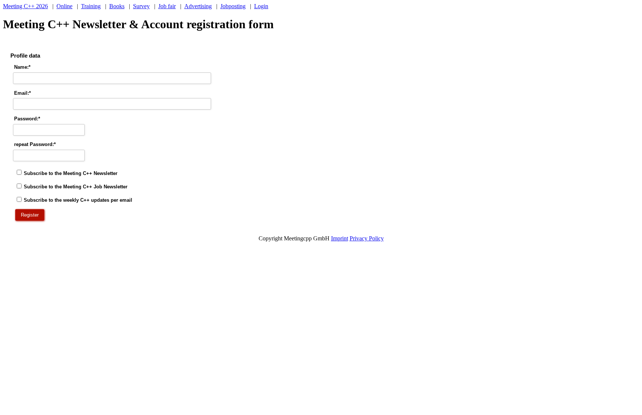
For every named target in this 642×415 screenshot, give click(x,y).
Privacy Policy (367, 238)
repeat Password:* (35, 144)
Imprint (339, 238)
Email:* (22, 93)
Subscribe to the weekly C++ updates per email (78, 200)
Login (261, 6)
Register (30, 215)
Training (91, 6)
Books (116, 6)
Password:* (27, 118)
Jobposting (233, 6)
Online (64, 6)
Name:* (22, 67)
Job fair (167, 6)
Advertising (198, 6)
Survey (141, 6)
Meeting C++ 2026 (25, 6)
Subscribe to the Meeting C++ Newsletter (70, 173)
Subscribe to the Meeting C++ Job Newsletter (75, 186)
